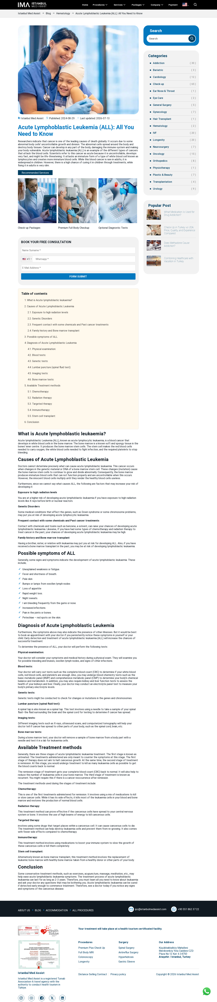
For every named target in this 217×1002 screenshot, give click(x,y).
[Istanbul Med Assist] (32, 7)
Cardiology (159, 77)
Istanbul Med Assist (29, 13)
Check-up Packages (29, 227)
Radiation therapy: (40, 397)
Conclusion (31, 422)
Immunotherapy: (39, 409)
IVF (155, 132)
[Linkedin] (62, 998)
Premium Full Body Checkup (73, 227)
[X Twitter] (52, 998)
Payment (173, 5)
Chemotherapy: (38, 391)
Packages (137, 5)
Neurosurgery (161, 146)
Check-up (158, 84)
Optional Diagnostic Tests (113, 227)
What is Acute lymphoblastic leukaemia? (48, 300)
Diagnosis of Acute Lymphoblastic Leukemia (50, 342)
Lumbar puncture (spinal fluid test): (49, 367)
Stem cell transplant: (42, 416)
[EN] (185, 5)
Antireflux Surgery (128, 952)
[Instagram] (21, 998)
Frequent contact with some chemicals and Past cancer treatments (68, 324)
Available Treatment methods (42, 385)
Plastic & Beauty (162, 174)
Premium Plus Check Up (91, 947)
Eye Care (158, 98)
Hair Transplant (162, 118)
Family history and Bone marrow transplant (53, 330)
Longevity (159, 139)
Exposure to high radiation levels (48, 312)
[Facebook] (42, 998)
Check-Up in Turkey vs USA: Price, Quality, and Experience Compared (179, 230)
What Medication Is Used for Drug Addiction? (179, 213)
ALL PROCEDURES (83, 910)
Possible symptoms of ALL (41, 336)
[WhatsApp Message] (206, 992)
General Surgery (162, 104)
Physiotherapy (161, 167)
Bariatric (158, 70)
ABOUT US (24, 910)
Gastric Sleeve (127, 961)
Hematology (63, 13)
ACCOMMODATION (57, 910)
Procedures (99, 5)
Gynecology (160, 111)
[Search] (191, 38)
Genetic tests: (38, 361)
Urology (157, 188)
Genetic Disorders (40, 318)
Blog (48, 13)
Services (118, 5)
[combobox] (27, 259)
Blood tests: (37, 355)
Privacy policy (118, 974)
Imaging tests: (38, 373)
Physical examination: (42, 349)
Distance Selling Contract (92, 974)
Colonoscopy (85, 957)
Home (85, 5)
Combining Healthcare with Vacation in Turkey (178, 260)
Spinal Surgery (126, 947)
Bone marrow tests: (41, 379)
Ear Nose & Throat (164, 91)
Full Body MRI (86, 952)
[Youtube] (31, 998)
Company (155, 5)
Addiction (158, 63)
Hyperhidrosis (126, 957)
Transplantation (162, 181)
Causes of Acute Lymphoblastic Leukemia (49, 306)
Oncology (158, 153)
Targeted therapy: (40, 403)
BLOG (38, 910)
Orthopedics (160, 160)
